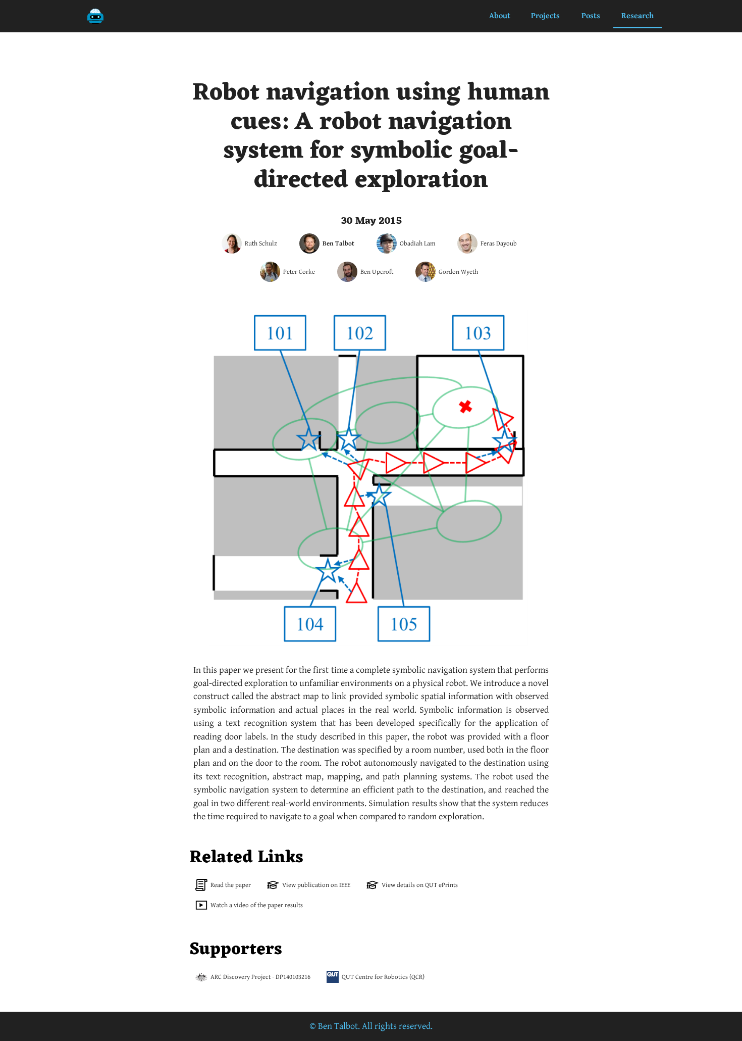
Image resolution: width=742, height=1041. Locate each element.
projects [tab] (545, 16)
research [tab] (637, 16)
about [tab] (499, 16)
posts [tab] (590, 16)
